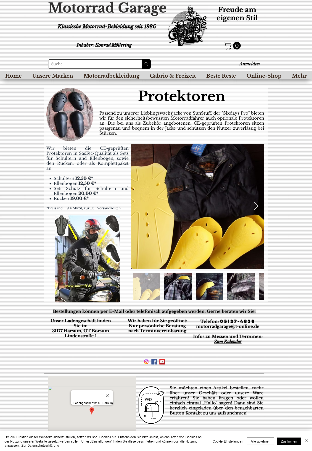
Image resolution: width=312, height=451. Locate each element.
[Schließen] (306, 441)
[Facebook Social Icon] (154, 361)
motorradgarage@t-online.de (227, 326)
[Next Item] (256, 206)
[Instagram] (146, 361)
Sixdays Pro (235, 113)
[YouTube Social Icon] (162, 361)
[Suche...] (146, 64)
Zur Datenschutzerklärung (40, 445)
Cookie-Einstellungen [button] (228, 441)
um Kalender (229, 341)
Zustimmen (289, 441)
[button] (233, 46)
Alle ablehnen (260, 441)
